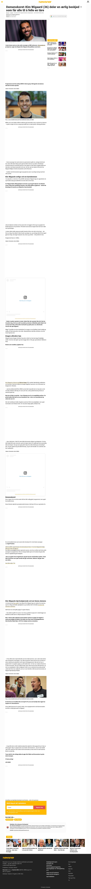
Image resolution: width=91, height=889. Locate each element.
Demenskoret (41, 45)
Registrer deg (39, 807)
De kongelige (72, 862)
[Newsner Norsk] (45, 2)
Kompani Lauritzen (17, 827)
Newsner (7, 12)
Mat (69, 871)
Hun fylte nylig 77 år (10, 563)
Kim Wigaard (18, 819)
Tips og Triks (71, 878)
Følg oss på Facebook (52, 872)
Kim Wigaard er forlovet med (12, 382)
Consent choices (45, 887)
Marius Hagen (23, 382)
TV (69, 880)
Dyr (69, 864)
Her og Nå (16, 603)
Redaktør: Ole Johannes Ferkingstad (13, 14)
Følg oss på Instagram (52, 874)
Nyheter (70, 873)
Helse (70, 866)
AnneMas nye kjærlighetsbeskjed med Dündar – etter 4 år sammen (21, 800)
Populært (71, 875)
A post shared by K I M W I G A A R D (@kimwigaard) (25, 318)
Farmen (60, 825)
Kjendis (11, 12)
